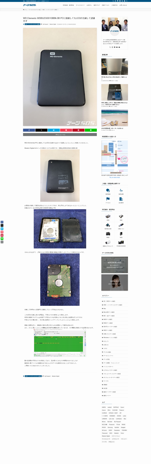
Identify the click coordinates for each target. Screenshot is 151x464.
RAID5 (123, 424)
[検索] (127, 1)
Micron (103, 421)
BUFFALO (116, 407)
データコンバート (108, 355)
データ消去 (107, 359)
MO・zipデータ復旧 (109, 316)
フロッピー (124, 439)
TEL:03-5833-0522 (114, 177)
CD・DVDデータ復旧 (109, 301)
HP (120, 413)
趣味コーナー (107, 395)
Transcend (104, 433)
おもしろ (106, 341)
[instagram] (115, 1)
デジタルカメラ (106, 439)
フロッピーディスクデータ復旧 (112, 374)
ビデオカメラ (115, 439)
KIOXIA (119, 416)
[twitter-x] (113, 1)
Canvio (104, 410)
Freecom (121, 410)
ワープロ (106, 381)
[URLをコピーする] (2, 242)
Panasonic (111, 424)
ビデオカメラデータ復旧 (110, 370)
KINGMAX (112, 416)
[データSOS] (30, 5)
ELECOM (115, 410)
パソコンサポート (108, 366)
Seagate (123, 427)
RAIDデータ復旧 (108, 323)
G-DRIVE (104, 413)
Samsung (110, 427)
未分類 (105, 388)
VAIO (110, 433)
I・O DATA (105, 416)
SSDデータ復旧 (108, 330)
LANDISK (104, 419)
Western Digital (53, 24)
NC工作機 (104, 424)
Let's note (111, 419)
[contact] (124, 1)
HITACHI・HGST (113, 413)
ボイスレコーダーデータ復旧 (111, 377)
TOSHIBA (124, 430)
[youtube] (120, 1)
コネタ (105, 348)
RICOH (104, 427)
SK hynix (104, 430)
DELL (109, 410)
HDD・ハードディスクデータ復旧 (32, 24)
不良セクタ (111, 442)
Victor (122, 433)
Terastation (117, 430)
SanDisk (117, 427)
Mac (105, 308)
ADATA (104, 407)
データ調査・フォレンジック (111, 363)
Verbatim (116, 433)
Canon (122, 407)
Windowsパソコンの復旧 (110, 337)
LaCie (124, 416)
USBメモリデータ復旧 (110, 334)
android (109, 407)
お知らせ (106, 345)
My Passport (45, 24)
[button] (29, 130)
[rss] (122, 1)
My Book (110, 421)
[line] (118, 1)
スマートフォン (116, 436)
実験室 (105, 384)
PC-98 (118, 424)
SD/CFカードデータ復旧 (110, 326)
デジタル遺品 (107, 352)
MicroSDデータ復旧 (109, 312)
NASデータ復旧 (108, 319)
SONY (110, 430)
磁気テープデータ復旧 (110, 392)
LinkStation (119, 419)
